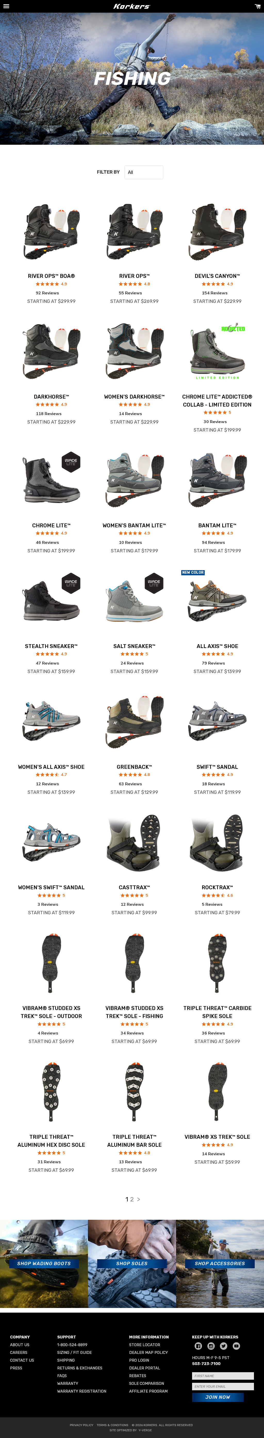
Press (16, 1368)
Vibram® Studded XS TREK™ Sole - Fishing (134, 1012)
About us (19, 1345)
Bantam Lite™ (217, 525)
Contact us (22, 1360)
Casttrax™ (134, 887)
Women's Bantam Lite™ (134, 525)
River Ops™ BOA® (51, 276)
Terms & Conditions (112, 1425)
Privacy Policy (81, 1425)
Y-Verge (145, 1430)
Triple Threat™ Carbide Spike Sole (217, 1012)
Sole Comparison (146, 1383)
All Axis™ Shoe (217, 646)
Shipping (66, 1360)
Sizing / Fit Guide (74, 1352)
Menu (6, 6)
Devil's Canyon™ (217, 276)
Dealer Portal (144, 1368)
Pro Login (139, 1360)
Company (20, 1337)
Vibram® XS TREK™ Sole (217, 1137)
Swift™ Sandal (217, 767)
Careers (18, 1352)
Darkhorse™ (51, 397)
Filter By (108, 172)
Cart (257, 6)
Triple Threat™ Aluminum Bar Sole (134, 1141)
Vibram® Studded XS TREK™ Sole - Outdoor (51, 1012)
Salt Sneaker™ (134, 646)
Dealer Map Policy (148, 1352)
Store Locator (144, 1345)
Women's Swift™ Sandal (51, 887)
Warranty (67, 1383)
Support (66, 1337)
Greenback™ (134, 767)
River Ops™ (134, 276)
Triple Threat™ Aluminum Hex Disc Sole (51, 1141)
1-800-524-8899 (72, 1345)
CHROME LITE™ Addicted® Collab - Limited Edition (217, 401)
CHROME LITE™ (51, 525)
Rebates (137, 1376)
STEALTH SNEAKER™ (51, 646)
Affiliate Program (148, 1391)
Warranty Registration (81, 1391)
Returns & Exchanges (79, 1368)
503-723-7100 (206, 1363)
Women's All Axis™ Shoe (51, 767)
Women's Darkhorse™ (134, 397)
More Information (149, 1337)
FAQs (62, 1376)
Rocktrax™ (217, 887)
